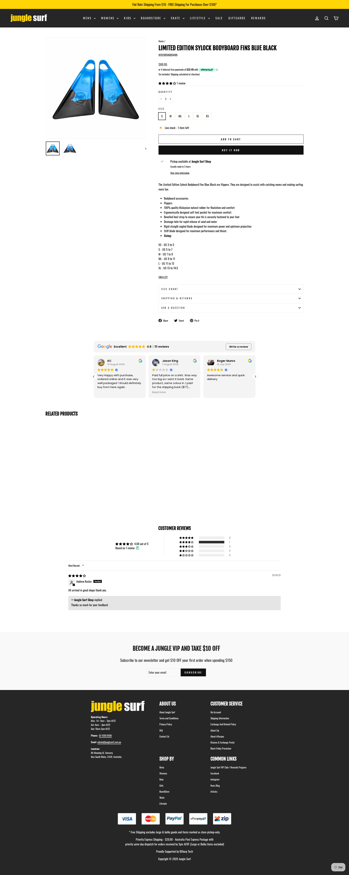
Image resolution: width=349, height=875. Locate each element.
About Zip (214, 730)
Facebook (214, 773)
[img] (77, 575)
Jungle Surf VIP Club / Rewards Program (228, 767)
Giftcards (237, 18)
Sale (219, 18)
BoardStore (164, 791)
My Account (215, 712)
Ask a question (173, 307)
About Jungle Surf (167, 712)
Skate (176, 18)
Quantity (166, 92)
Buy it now (231, 150)
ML (180, 116)
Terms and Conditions (168, 718)
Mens (88, 18)
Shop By (166, 759)
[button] (168, 83)
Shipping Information (219, 718)
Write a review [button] (238, 347)
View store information (179, 173)
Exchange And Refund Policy (223, 724)
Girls (161, 785)
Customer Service (226, 704)
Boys (161, 779)
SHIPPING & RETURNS (177, 298)
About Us (167, 704)
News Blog (215, 785)
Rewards (258, 18)
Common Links (223, 759)
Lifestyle (198, 18)
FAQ (161, 730)
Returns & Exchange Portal (222, 742)
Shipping (174, 74)
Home (161, 41)
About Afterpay (217, 736)
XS (207, 116)
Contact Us (164, 736)
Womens (108, 18)
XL (197, 116)
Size (162, 108)
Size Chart (169, 289)
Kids (128, 18)
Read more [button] (130, 392)
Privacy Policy (165, 724)
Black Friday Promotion (220, 748)
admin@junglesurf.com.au (109, 742)
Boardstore (152, 18)
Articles (213, 791)
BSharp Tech (186, 851)
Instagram (214, 779)
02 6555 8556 (105, 735)
